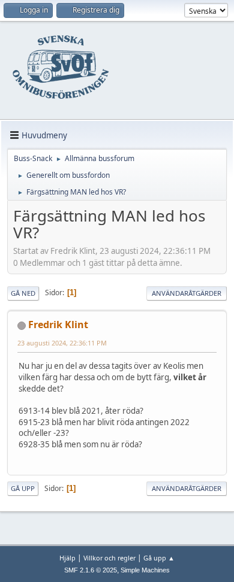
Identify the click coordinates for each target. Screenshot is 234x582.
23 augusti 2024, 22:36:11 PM (62, 342)
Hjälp (67, 557)
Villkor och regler (109, 557)
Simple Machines (145, 570)
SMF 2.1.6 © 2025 (90, 570)
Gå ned (23, 293)
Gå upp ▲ (159, 557)
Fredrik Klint (58, 324)
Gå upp (23, 488)
